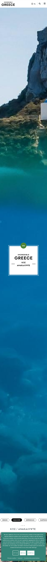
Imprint (20, 558)
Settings (15, 553)
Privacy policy (11, 558)
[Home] (8, 4)
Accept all (31, 553)
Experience (30, 520)
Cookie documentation (32, 558)
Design (5, 520)
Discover (16, 520)
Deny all (23, 553)
